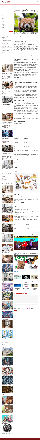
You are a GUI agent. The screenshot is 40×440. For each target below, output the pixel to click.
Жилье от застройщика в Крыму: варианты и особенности (6, 252)
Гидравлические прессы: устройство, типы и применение (6, 141)
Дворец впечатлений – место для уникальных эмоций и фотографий (7, 263)
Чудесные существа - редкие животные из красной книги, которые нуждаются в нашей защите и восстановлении (34, 280)
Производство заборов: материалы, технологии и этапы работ (6, 92)
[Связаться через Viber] (37, 2)
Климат (3, 20)
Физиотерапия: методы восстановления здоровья (5, 300)
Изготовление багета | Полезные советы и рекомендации (6, 384)
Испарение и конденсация (5, 19)
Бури (3, 15)
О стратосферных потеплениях (5, 52)
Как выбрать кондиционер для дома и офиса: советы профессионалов (6, 60)
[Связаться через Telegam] (36, 2)
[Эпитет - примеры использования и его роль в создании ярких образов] (17, 277)
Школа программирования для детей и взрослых (7, 310)
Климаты (3, 21)
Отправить (15, 310)
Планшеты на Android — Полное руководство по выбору (6, 413)
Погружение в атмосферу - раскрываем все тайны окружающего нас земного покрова (17, 289)
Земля (3, 18)
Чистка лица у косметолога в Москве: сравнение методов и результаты (7, 344)
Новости (3, 24)
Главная (2, 6)
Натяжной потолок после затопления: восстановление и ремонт (6, 339)
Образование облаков (4, 179)
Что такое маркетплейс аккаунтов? (7, 395)
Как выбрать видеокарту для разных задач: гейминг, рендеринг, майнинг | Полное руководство (7, 342)
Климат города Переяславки (5, 432)
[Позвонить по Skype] (33, 2)
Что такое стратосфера (5, 28)
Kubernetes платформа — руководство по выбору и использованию (6, 126)
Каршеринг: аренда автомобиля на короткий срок (7, 394)
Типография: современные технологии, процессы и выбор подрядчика (7, 77)
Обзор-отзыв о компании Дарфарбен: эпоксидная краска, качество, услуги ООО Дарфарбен (7, 109)
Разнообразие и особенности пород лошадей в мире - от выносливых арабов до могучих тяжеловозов (34, 289)
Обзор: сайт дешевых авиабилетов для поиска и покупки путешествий (7, 242)
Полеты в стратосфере (4, 43)
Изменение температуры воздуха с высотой (7, 173)
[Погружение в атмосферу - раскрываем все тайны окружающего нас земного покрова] (17, 285)
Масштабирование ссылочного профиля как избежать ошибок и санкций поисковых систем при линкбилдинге (7, 40)
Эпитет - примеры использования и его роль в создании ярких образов (17, 280)
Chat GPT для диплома (4, 36)
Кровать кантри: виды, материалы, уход (7, 254)
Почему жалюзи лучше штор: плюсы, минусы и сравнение (7, 366)
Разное (3, 26)
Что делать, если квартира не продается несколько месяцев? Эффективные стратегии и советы (7, 346)
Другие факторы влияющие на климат (6, 175)
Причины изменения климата (5, 46)
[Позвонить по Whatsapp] (34, 2)
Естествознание (6, 6)
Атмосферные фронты (5, 14)
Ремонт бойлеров (4, 272)
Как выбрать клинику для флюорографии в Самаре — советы (7, 375)
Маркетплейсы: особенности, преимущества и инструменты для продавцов (7, 329)
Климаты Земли (4, 22)
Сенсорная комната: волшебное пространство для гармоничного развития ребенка (6, 282)
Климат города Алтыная (35, 270)
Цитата (23, 293)
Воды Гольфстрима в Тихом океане (6, 45)
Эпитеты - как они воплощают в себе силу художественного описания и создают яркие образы (26, 288)
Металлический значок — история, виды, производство (7, 423)
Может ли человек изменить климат (6, 23)
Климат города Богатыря (17, 270)
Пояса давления (4, 176)
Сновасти (3, 27)
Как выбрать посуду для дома (5, 42)
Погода (3, 25)
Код (25, 293)
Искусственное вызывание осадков (6, 178)
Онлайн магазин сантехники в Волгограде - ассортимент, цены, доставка (7, 157)
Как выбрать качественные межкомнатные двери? (6, 319)
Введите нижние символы (17, 308)
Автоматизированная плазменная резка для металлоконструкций (7, 356)
